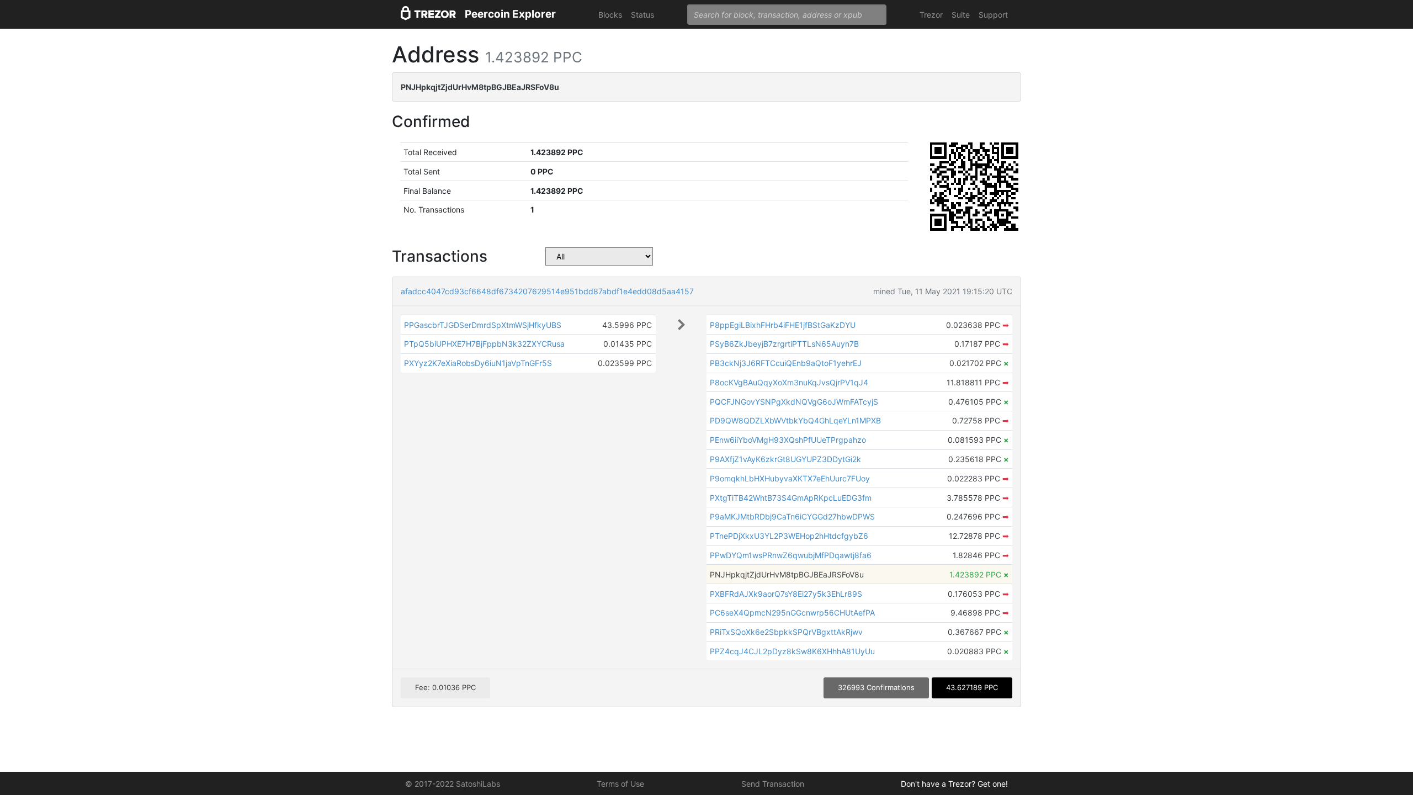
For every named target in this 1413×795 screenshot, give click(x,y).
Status (642, 14)
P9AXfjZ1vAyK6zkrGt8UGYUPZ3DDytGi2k (785, 459)
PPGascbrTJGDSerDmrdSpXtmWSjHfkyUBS (482, 325)
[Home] (428, 15)
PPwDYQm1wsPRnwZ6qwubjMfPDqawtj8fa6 (791, 555)
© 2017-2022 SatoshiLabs (452, 783)
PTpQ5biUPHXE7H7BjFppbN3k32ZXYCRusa (484, 343)
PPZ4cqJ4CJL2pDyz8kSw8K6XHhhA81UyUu (792, 651)
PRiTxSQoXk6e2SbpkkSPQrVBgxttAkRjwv (786, 632)
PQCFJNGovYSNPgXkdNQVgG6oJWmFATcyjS (794, 401)
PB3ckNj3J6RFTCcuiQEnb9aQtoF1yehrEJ (786, 363)
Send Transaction (772, 783)
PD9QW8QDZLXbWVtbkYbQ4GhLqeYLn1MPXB (795, 420)
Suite (961, 14)
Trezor (931, 14)
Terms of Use (620, 783)
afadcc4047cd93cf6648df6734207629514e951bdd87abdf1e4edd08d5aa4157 (547, 291)
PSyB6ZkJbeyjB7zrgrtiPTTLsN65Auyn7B (784, 343)
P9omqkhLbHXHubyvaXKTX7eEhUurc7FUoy (790, 478)
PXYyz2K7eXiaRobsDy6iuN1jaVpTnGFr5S (478, 363)
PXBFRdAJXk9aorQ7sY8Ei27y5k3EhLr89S (786, 593)
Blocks (610, 14)
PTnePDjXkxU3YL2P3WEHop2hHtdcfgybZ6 (789, 535)
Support (993, 14)
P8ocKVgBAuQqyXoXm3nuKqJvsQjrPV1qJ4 (789, 382)
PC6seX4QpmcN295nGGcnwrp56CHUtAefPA (792, 612)
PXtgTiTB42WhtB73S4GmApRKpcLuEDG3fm (791, 497)
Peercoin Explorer (510, 14)
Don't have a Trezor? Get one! (954, 783)
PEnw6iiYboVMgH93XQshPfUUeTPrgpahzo (788, 439)
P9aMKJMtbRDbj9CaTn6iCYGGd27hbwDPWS (792, 516)
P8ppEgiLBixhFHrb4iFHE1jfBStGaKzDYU (783, 325)
